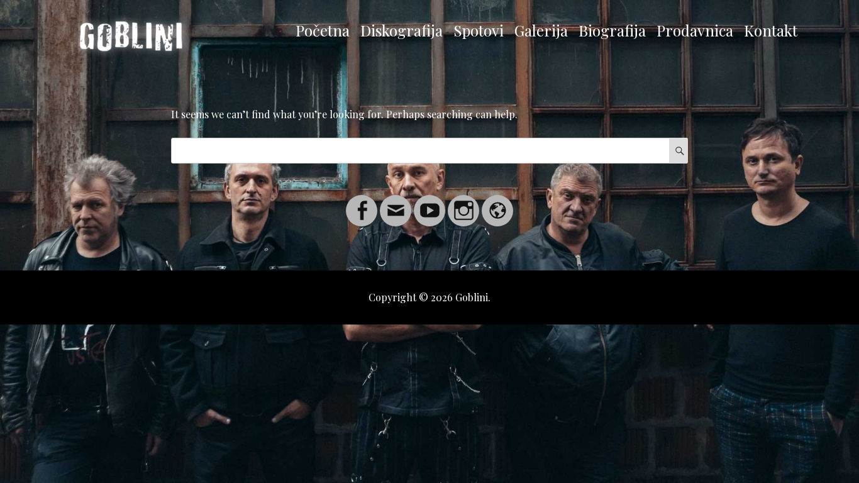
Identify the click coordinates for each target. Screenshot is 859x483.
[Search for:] (429, 150)
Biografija (612, 30)
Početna (323, 30)
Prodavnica (695, 30)
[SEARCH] (678, 150)
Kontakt (770, 30)
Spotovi (478, 30)
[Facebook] (361, 202)
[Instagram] (463, 202)
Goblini (471, 297)
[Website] (497, 202)
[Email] (395, 202)
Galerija (541, 30)
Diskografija (401, 30)
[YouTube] (429, 202)
